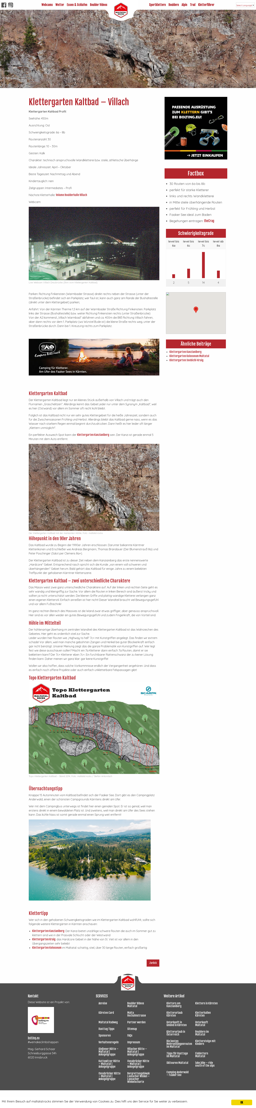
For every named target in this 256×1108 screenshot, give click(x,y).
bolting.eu (34, 1038)
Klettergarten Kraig (43, 939)
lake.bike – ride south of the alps (205, 1064)
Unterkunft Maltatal (201, 1024)
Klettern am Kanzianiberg (173, 1005)
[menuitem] (47, 5)
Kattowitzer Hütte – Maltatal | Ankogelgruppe (109, 1063)
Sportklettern (157, 5)
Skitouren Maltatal (177, 1063)
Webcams (47, 5)
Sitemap (132, 1029)
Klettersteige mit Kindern (205, 1042)
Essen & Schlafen (77, 5)
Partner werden (136, 1022)
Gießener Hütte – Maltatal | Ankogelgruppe (108, 1051)
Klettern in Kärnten (206, 1003)
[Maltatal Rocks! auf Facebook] (4, 5)
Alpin (184, 5)
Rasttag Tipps (106, 1029)
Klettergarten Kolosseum (46, 947)
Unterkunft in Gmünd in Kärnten (176, 1024)
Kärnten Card (106, 1012)
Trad (192, 5)
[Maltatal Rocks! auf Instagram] (10, 5)
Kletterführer (206, 5)
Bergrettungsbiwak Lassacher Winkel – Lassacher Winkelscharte (138, 1077)
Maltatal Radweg (108, 1022)
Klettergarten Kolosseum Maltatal (189, 356)
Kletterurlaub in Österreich (175, 1033)
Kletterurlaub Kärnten (174, 1014)
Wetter (60, 5)
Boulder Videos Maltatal (135, 1005)
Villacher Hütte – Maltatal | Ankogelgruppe (137, 1051)
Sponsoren (105, 1035)
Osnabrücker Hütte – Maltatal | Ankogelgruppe (138, 1063)
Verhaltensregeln (109, 1042)
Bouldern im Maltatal (202, 1033)
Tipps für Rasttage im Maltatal (177, 1055)
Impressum (133, 1042)
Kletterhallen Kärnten (203, 1014)
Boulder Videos (98, 5)
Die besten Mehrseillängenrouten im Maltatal (179, 1043)
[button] (196, 310)
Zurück (153, 963)
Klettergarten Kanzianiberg (93, 435)
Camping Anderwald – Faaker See (177, 1073)
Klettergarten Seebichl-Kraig (186, 360)
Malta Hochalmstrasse (136, 1014)
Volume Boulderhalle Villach (71, 195)
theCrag (208, 221)
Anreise (103, 1003)
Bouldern (174, 5)
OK (241, 1102)
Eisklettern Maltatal (201, 1055)
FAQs (129, 1035)
